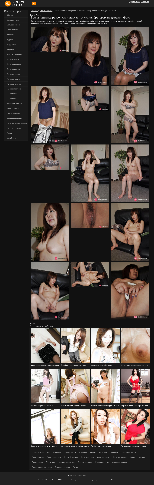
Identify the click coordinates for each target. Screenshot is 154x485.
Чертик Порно (35, 15)
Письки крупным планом (17, 123)
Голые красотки (13, 74)
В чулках (10, 49)
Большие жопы (13, 20)
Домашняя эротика (14, 104)
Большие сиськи (13, 25)
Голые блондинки (14, 64)
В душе (10, 40)
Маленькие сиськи (14, 118)
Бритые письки (13, 30)
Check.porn (82, 476)
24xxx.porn (72, 476)
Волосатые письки (14, 54)
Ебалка (10, 15)
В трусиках (11, 44)
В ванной (10, 35)
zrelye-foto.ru (52, 480)
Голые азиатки (13, 59)
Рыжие (9, 133)
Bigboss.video (134, 2)
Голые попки (12, 99)
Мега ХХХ (33, 323)
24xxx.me (145, 2)
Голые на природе (14, 84)
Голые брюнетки (13, 69)
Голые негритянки (14, 89)
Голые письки (12, 94)
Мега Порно (11, 138)
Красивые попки (13, 113)
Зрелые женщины (14, 108)
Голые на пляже (13, 79)
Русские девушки (14, 128)
